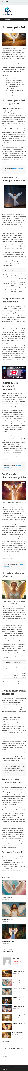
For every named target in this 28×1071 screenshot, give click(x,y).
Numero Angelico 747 (8, 919)
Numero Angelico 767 (19, 971)
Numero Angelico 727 (19, 1006)
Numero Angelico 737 (8, 941)
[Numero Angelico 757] (14, 887)
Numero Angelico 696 (18, 1032)
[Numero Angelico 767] (7, 973)
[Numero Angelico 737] (14, 931)
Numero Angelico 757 (8, 897)
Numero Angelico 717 (19, 1015)
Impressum (4, 1069)
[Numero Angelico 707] (7, 1026)
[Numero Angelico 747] (14, 909)
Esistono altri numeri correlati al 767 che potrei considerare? (14, 871)
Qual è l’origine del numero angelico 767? (12, 856)
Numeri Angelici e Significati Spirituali (10, 24)
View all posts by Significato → (17, 962)
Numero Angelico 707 (19, 1023)
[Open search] (24, 19)
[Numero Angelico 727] (7, 1008)
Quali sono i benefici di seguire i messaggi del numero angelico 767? (13, 867)
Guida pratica (6, 1046)
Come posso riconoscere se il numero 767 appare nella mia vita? (12, 859)
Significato (14, 30)
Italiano (5, 1054)
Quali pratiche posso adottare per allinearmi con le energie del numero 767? (13, 863)
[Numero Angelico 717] (7, 1017)
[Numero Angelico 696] (6, 1032)
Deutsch (5, 1056)
